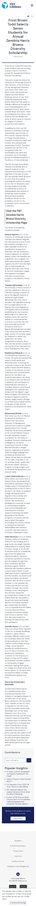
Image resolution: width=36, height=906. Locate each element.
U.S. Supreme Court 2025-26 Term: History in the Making (18, 785)
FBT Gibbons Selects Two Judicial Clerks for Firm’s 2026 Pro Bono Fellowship (18, 792)
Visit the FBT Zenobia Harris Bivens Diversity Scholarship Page (16, 216)
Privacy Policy (18, 851)
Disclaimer (18, 841)
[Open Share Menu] (28, 16)
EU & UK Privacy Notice (18, 846)
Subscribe (18, 856)
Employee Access (18, 861)
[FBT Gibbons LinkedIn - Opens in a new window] (18, 874)
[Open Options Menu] (32, 16)
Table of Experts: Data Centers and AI (19, 780)
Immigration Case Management (18, 866)
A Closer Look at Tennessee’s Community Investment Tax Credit (18, 774)
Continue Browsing (18, 903)
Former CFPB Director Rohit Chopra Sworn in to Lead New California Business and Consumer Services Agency (18, 800)
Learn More (18, 818)
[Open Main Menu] (32, 5)
